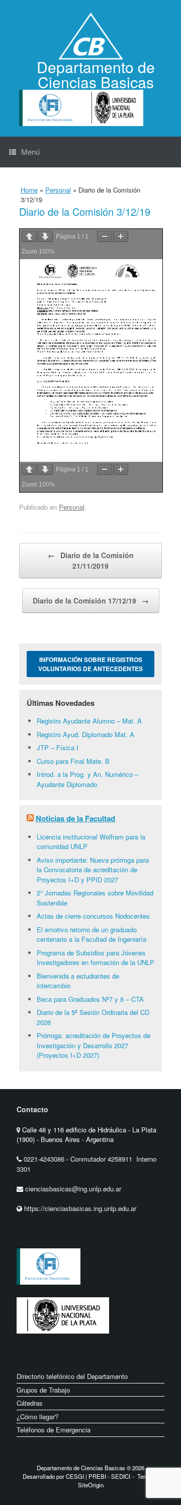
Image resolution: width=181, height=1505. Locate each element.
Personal (58, 190)
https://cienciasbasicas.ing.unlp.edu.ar (80, 1208)
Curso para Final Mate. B (73, 761)
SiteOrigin (91, 1485)
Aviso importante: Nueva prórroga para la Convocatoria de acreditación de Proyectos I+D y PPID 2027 (93, 869)
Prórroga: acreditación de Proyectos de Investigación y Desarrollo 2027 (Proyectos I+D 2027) (93, 1045)
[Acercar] (120, 236)
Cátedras (30, 1403)
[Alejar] (104, 236)
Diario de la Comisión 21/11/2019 (91, 560)
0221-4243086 (45, 1159)
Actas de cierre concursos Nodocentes (93, 916)
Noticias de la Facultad (75, 818)
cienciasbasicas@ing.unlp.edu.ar (73, 1188)
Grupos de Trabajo (43, 1390)
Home (29, 190)
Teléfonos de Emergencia (53, 1429)
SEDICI (120, 1476)
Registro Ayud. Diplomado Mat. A (85, 734)
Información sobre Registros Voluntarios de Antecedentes (90, 664)
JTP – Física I (57, 747)
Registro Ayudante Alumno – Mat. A (89, 721)
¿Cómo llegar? (37, 1416)
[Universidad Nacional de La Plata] (63, 1341)
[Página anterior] (29, 236)
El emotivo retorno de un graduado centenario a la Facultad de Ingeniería (91, 934)
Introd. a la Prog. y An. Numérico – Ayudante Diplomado (87, 779)
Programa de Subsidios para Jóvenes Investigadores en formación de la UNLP (95, 958)
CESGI (75, 1476)
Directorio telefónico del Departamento (72, 1376)
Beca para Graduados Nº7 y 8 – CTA (90, 999)
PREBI (97, 1476)
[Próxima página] (45, 236)
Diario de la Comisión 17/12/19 (91, 600)
